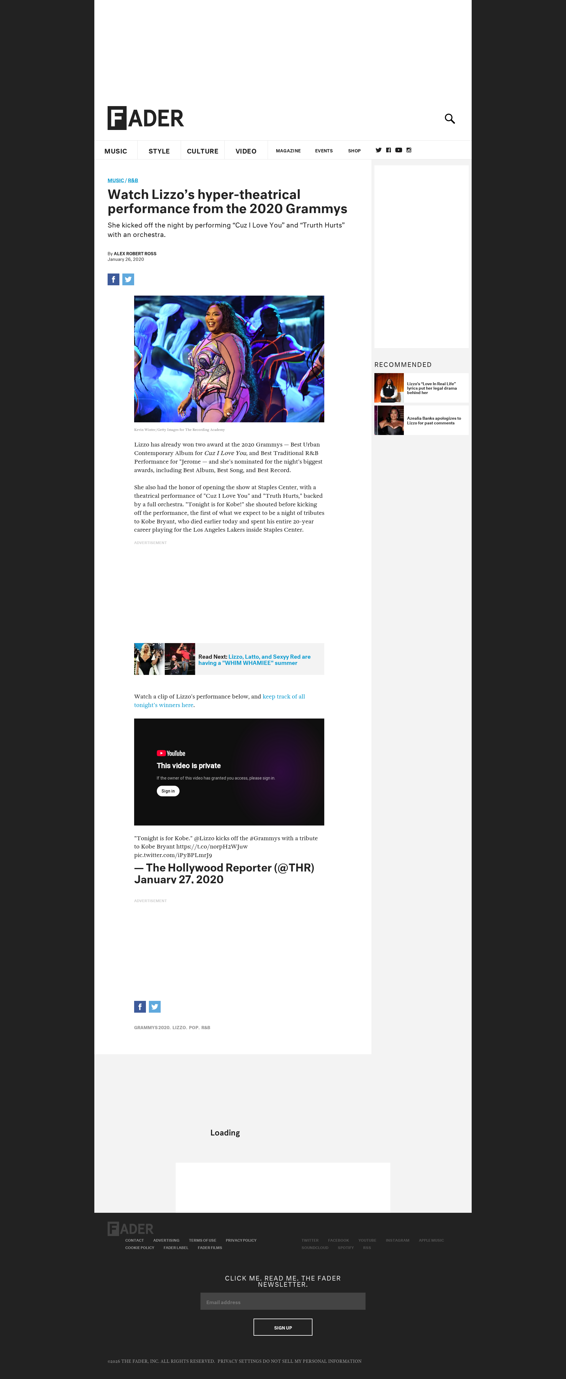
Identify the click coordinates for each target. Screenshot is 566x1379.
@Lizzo (204, 838)
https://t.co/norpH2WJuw (212, 846)
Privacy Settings (239, 1361)
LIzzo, (179, 1026)
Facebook (338, 1240)
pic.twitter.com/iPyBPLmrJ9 (173, 855)
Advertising (166, 1240)
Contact (134, 1240)
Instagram (397, 1240)
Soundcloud (315, 1247)
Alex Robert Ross (135, 252)
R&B (133, 179)
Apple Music (431, 1240)
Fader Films (210, 1247)
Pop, (194, 1026)
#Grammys (265, 838)
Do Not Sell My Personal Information (312, 1361)
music (116, 179)
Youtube (367, 1240)
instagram (409, 150)
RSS (367, 1247)
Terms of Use (202, 1240)
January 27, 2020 (179, 877)
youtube (398, 150)
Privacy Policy (241, 1240)
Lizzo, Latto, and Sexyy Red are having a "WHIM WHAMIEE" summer (254, 658)
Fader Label (176, 1247)
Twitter (379, 150)
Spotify (346, 1247)
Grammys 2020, (152, 1026)
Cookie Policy (139, 1247)
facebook (388, 150)
